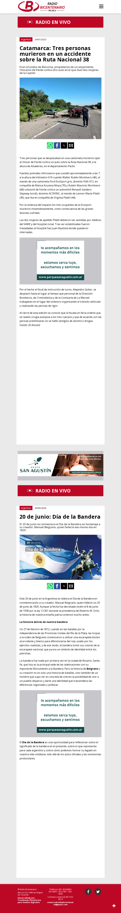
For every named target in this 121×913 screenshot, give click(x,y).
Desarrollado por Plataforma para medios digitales (29, 900)
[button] (101, 6)
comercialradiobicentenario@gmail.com (60, 903)
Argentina (26, 39)
